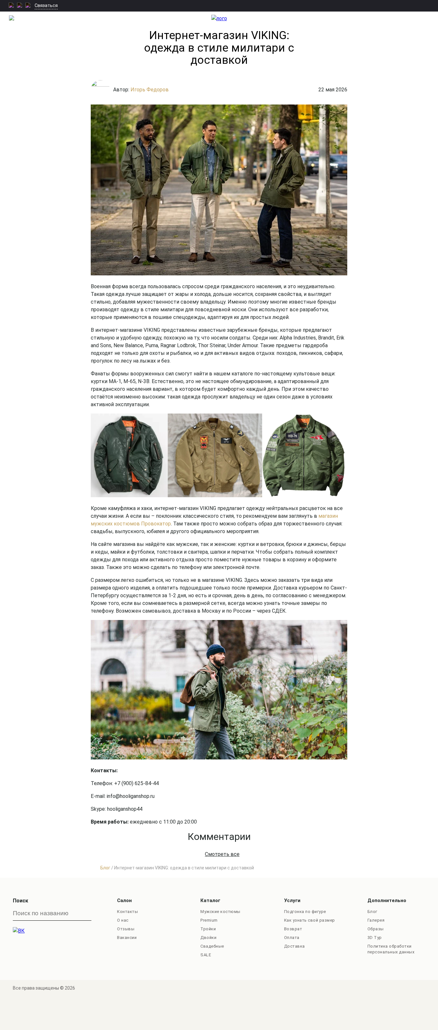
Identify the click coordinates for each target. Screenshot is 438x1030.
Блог (372, 911)
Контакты (127, 911)
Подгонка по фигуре (305, 911)
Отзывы (125, 928)
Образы (375, 928)
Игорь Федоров (150, 90)
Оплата (291, 937)
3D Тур (374, 937)
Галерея (376, 920)
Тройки (208, 928)
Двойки (208, 937)
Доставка (294, 946)
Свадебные (212, 946)
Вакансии (127, 937)
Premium (209, 920)
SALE (205, 954)
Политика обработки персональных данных (391, 949)
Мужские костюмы (220, 911)
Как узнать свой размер (309, 920)
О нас (123, 920)
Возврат (293, 928)
